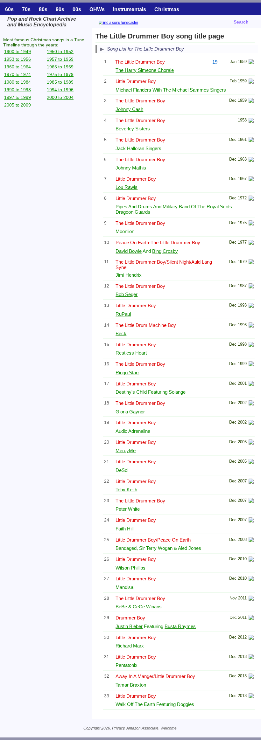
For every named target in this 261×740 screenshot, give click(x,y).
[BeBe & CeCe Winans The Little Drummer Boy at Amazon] (251, 599)
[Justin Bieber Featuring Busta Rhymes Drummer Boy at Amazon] (251, 618)
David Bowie (129, 251)
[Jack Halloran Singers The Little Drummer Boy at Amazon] (251, 140)
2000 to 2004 (60, 97)
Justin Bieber (129, 626)
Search (241, 21)
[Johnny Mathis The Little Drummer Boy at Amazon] (251, 160)
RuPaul (123, 314)
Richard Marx (130, 645)
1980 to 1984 (17, 82)
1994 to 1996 (60, 89)
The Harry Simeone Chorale (145, 70)
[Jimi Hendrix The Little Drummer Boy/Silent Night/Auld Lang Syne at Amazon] (251, 262)
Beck (121, 333)
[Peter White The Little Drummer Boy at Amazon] (251, 501)
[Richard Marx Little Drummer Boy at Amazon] (251, 638)
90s (60, 9)
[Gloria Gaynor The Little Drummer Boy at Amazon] (251, 403)
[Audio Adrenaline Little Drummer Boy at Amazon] (251, 423)
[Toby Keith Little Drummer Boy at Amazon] (251, 482)
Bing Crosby (165, 251)
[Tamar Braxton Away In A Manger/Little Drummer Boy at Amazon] (251, 677)
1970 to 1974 (17, 74)
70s (26, 9)
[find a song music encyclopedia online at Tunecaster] (126, 23)
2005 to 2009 (17, 104)
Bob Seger (127, 294)
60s (9, 9)
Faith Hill (124, 528)
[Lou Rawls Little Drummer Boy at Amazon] (251, 179)
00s (77, 9)
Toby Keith (126, 489)
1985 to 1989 (60, 82)
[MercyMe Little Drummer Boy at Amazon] (251, 443)
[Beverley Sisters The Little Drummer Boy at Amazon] (251, 121)
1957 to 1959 (60, 59)
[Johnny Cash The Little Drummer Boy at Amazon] (251, 101)
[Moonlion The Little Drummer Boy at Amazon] (251, 223)
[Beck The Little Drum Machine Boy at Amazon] (251, 326)
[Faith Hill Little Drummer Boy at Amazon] (251, 520)
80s (43, 9)
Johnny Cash (129, 109)
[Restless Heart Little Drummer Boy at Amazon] (251, 345)
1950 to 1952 (60, 51)
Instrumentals (129, 9)
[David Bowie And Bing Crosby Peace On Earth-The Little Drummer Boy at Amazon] (251, 243)
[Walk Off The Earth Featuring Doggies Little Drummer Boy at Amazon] (251, 696)
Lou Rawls (127, 187)
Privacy (118, 728)
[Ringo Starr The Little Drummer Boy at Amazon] (251, 364)
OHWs (97, 9)
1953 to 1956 (17, 59)
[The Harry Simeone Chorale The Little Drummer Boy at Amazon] (251, 62)
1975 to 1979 (60, 74)
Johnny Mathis (131, 167)
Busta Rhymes (180, 626)
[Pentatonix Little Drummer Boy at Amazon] (251, 657)
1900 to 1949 (17, 51)
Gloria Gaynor (130, 411)
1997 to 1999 (17, 97)
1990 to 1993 (17, 89)
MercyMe (126, 450)
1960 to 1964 (17, 66)
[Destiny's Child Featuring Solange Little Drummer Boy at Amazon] (251, 384)
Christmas (166, 9)
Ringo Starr (127, 372)
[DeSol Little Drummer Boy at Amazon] (251, 462)
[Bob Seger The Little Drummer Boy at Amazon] (251, 286)
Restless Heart (131, 353)
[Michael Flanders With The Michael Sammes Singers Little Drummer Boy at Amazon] (251, 82)
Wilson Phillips (130, 568)
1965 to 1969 (60, 66)
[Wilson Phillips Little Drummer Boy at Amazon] (251, 560)
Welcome (168, 728)
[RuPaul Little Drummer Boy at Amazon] (251, 306)
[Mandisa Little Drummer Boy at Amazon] (251, 579)
